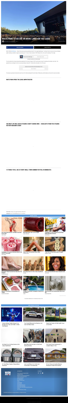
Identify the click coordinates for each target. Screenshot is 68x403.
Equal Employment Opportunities (22, 373)
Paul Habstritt (6, 41)
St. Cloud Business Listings (21, 389)
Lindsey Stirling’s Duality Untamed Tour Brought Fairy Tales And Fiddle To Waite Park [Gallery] (10, 325)
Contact (18, 388)
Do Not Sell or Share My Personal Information (24, 387)
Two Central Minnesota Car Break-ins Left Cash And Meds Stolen (33, 324)
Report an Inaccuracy (20, 380)
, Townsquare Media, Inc (16, 392)
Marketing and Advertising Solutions (23, 375)
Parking (12, 211)
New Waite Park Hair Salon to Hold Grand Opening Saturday (33, 345)
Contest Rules (19, 382)
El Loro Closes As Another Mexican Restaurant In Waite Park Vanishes (54, 364)
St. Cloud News (22, 213)
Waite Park (24, 211)
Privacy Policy (19, 383)
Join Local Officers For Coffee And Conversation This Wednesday (31, 364)
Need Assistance (24, 376)
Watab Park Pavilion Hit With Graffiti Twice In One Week (55, 324)
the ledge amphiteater (18, 211)
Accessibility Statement (21, 384)
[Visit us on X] (41, 373)
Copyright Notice (20, 374)
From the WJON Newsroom (15, 213)
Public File (19, 376)
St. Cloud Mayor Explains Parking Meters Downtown (11, 364)
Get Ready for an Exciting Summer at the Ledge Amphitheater (11, 345)
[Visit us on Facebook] (39, 373)
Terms (18, 381)
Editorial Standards (20, 377)
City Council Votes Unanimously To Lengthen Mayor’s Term (53, 345)
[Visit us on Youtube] (43, 373)
